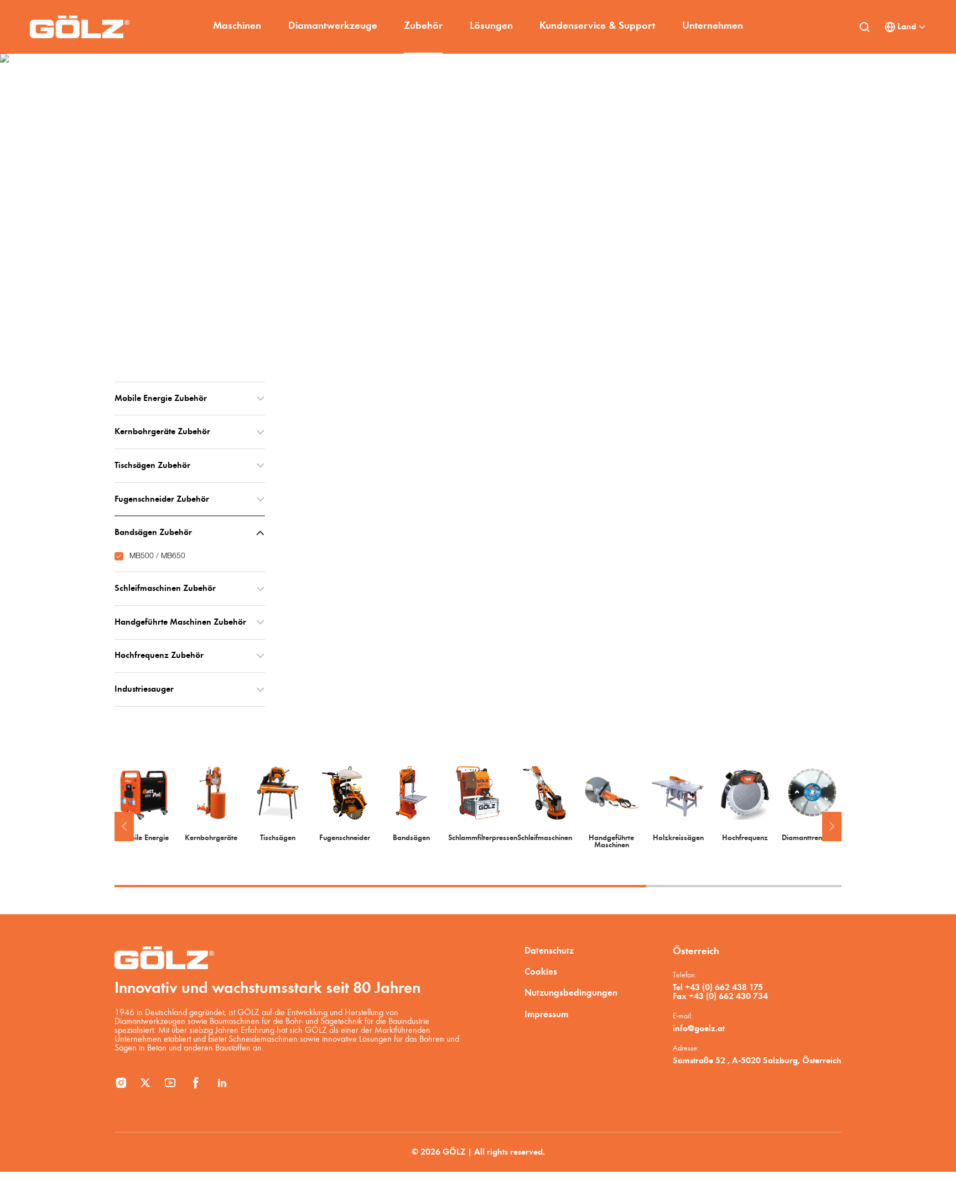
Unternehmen (712, 26)
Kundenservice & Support (597, 26)
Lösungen (491, 26)
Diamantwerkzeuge (332, 26)
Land (906, 27)
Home (139, 297)
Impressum (546, 1015)
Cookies (540, 972)
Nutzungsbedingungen (570, 993)
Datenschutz (549, 951)
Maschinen (237, 26)
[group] (144, 804)
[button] (124, 826)
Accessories (184, 297)
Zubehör (423, 26)
